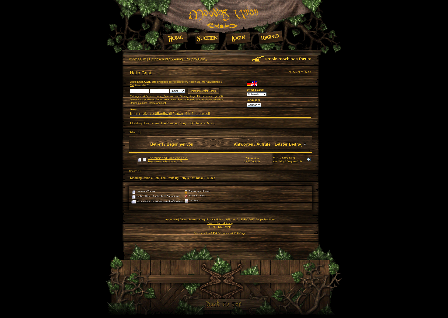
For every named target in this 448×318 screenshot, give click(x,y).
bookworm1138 (173, 161)
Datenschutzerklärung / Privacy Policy (178, 59)
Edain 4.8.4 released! (192, 114)
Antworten (243, 144)
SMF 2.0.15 (231, 219)
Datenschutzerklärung (220, 223)
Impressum (137, 59)
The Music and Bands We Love (168, 158)
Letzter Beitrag (289, 144)
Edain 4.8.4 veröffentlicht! (151, 114)
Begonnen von (180, 144)
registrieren (180, 81)
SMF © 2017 (247, 219)
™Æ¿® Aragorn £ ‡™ (289, 161)
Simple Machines (265, 219)
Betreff (156, 144)
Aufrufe (263, 144)
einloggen (162, 81)
